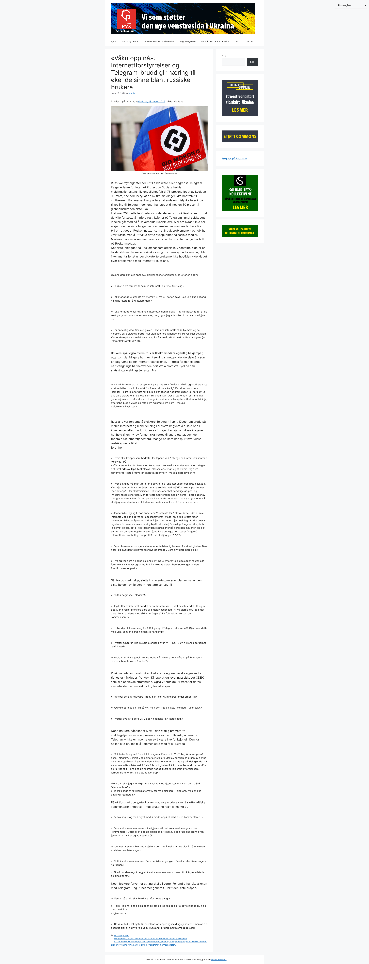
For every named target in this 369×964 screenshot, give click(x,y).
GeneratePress (219, 959)
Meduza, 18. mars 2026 (151, 101)
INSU (237, 41)
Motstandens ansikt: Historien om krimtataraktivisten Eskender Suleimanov (150, 938)
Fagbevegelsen (188, 41)
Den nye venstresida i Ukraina (159, 41)
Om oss (250, 41)
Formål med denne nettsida (215, 41)
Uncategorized (121, 935)
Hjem (113, 41)
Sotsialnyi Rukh (130, 41)
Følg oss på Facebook (234, 158)
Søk (224, 56)
